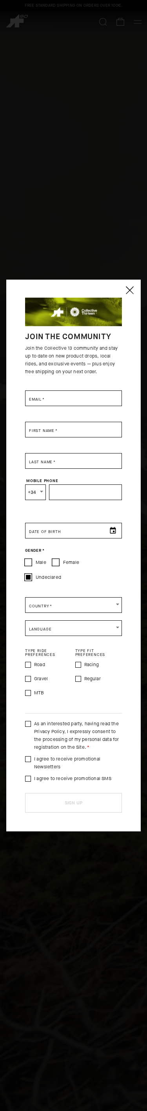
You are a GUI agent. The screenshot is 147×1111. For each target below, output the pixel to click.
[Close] (129, 290)
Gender (34, 550)
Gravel (41, 679)
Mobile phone (42, 480)
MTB (39, 693)
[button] (73, 605)
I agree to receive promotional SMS (72, 778)
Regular (92, 679)
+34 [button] (32, 492)
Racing (91, 664)
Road (39, 664)
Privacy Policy (49, 731)
